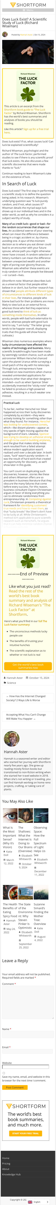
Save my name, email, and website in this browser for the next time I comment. (26, 1078)
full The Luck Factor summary (25, 622)
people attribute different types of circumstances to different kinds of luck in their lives (27, 294)
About (5, 1169)
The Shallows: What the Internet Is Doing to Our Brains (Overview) (25, 839)
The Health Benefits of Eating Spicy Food (10, 910)
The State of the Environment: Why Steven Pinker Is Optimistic (25, 916)
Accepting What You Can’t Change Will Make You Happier (26, 716)
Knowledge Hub (11, 1174)
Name (6, 1029)
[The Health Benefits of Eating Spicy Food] (10, 886)
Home (5, 1158)
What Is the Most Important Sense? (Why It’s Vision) (9, 837)
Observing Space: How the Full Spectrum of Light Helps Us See (40, 841)
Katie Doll (8, 853)
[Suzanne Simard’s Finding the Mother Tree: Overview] (41, 886)
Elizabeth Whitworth (25, 857)
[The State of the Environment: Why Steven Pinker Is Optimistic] (25, 886)
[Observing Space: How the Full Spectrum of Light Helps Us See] (41, 810)
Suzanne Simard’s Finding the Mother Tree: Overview (41, 914)
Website (7, 1063)
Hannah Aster (26, 34)
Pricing (6, 1163)
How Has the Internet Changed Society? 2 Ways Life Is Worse (25, 698)
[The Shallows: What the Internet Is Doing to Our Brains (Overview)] (25, 810)
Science (11, 682)
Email (6, 1047)
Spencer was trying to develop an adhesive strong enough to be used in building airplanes (28, 437)
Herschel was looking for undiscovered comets (27, 423)
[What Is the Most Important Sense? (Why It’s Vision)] (10, 810)
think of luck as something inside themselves (21, 313)
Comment (9, 984)
